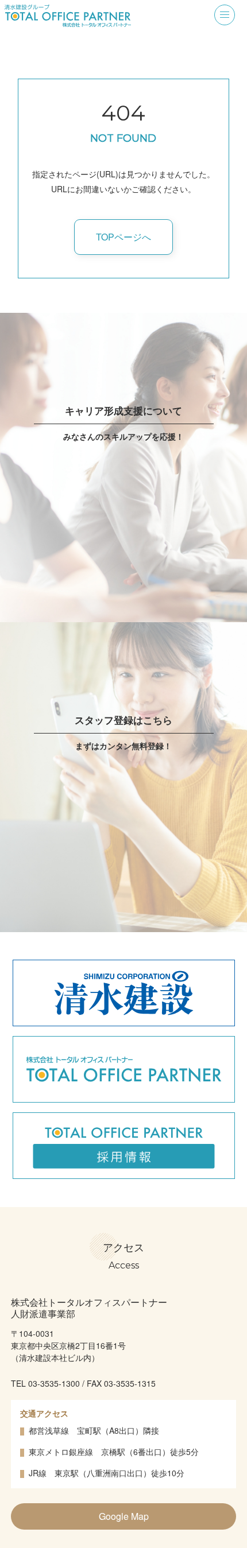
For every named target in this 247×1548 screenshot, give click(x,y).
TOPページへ (123, 236)
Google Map (124, 1516)
